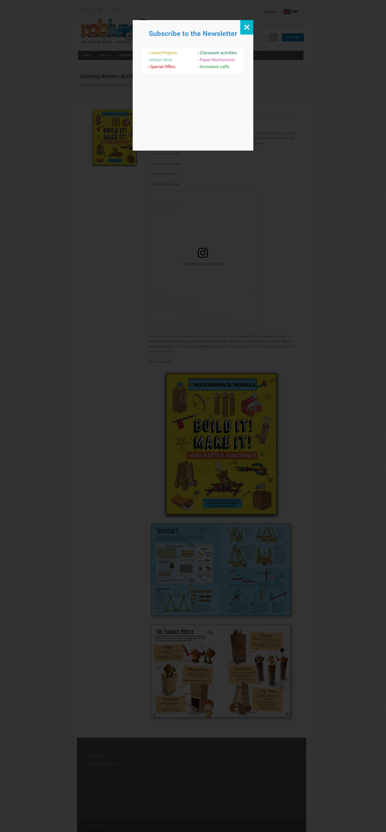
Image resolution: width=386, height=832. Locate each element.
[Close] (246, 27)
